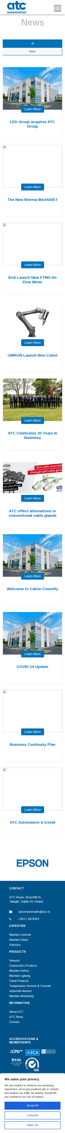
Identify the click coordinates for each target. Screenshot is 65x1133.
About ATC (16, 1011)
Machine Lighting (19, 975)
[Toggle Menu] (57, 8)
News (32, 51)
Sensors (14, 960)
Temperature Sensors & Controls (30, 985)
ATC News (16, 1016)
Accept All (32, 1105)
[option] (32, 863)
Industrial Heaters (20, 991)
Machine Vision (18, 939)
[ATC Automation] (17, 7)
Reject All (32, 1125)
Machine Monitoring (21, 996)
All (32, 43)
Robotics (15, 944)
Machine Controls (20, 934)
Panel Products (19, 980)
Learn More (32, 109)
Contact (14, 1021)
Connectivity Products (23, 965)
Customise (32, 1115)
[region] (32, 1103)
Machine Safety (19, 970)
